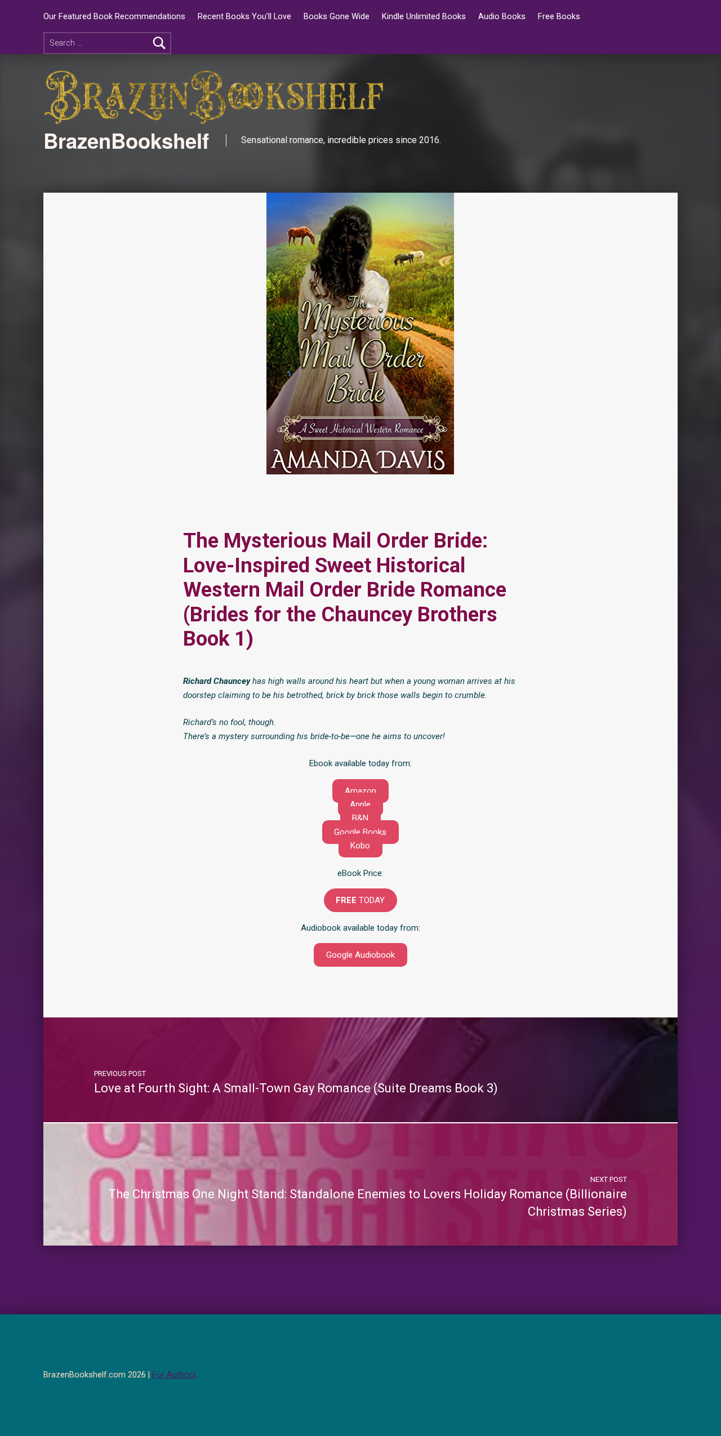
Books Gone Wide (337, 16)
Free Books (559, 16)
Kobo (360, 846)
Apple (360, 804)
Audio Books (502, 16)
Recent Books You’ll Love (244, 16)
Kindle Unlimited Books (424, 16)
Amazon (360, 791)
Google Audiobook (360, 955)
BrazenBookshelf (126, 140)
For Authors (174, 1375)
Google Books (360, 832)
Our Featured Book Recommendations (114, 16)
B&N (360, 818)
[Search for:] (107, 43)
